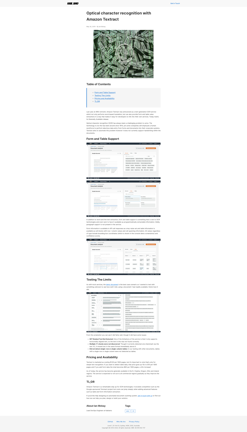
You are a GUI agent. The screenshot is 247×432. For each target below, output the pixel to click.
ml (133, 411)
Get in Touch (175, 3)
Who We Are (120, 422)
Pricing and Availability (105, 98)
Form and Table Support (105, 92)
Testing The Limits (102, 95)
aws (127, 411)
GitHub (110, 422)
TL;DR (97, 101)
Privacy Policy (134, 422)
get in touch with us (145, 396)
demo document (112, 284)
